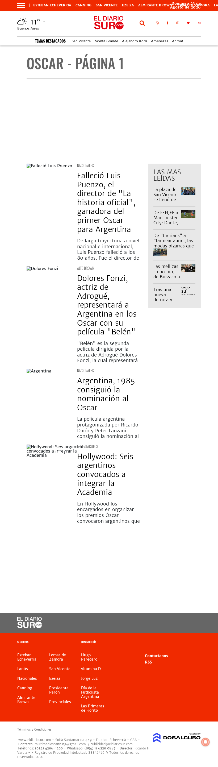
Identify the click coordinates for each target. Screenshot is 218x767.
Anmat (177, 41)
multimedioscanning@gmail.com (60, 744)
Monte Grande (106, 41)
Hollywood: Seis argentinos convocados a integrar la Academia (105, 474)
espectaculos (87, 446)
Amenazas (159, 41)
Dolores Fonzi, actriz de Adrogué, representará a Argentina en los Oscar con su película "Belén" (106, 305)
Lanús (22, 668)
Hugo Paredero (89, 657)
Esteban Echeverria (52, 5)
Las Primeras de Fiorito (92, 708)
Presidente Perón (59, 690)
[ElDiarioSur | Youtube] (192, 623)
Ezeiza (128, 5)
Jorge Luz (89, 678)
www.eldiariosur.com (34, 740)
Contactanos (156, 655)
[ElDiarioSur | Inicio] (194, 642)
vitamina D (91, 668)
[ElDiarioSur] (29, 626)
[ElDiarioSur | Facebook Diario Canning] (167, 24)
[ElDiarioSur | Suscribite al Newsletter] (199, 24)
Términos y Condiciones (34, 729)
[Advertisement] (114, 121)
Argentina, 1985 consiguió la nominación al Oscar (106, 394)
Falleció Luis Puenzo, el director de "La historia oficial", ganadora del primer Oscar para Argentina (106, 202)
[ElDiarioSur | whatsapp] (157, 24)
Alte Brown (85, 268)
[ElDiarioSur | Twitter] (188, 24)
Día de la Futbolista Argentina (90, 692)
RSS (148, 662)
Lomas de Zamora (57, 657)
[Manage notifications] (205, 742)
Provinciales (60, 701)
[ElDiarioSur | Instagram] (177, 24)
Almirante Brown (155, 5)
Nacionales (85, 165)
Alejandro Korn (134, 41)
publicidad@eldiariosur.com (111, 744)
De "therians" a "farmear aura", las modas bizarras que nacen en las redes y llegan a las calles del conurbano (173, 248)
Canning (83, 5)
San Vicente (107, 5)
